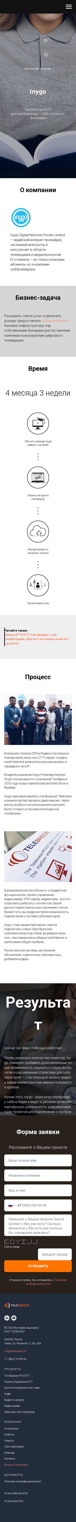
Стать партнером (14, 1446)
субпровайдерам (55, 321)
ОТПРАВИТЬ (38, 1266)
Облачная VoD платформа (19, 1412)
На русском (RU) (13, 1501)
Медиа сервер (12, 1405)
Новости (9, 1440)
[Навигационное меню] (69, 7)
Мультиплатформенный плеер (22, 1387)
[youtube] (13, 1318)
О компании (11, 1428)
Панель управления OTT (18, 1381)
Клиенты (9, 1434)
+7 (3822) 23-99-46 (15, 1359)
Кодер (7, 1393)
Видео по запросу (14, 1400)
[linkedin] (7, 1318)
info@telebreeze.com (15, 1351)
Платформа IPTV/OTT (17, 1375)
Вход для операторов (16, 1464)
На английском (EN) (16, 1493)
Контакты (9, 1458)
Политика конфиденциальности (22, 1481)
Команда (9, 1452)
